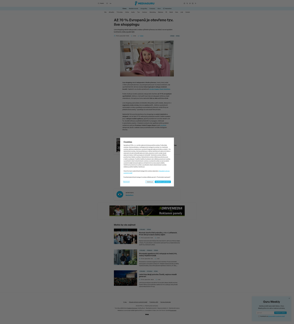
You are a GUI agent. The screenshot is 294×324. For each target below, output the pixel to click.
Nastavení (126, 182)
